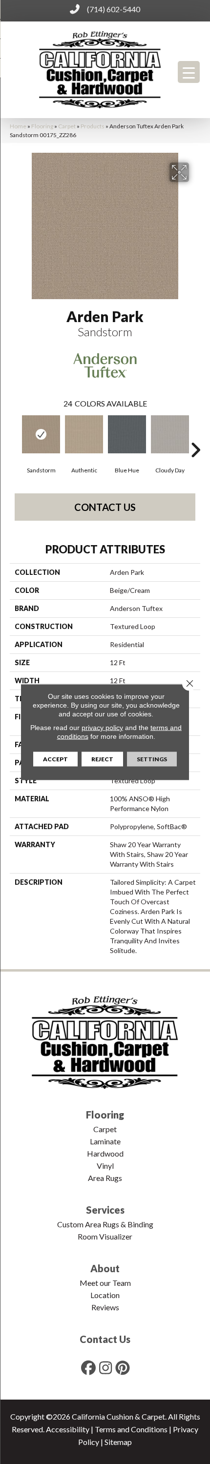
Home (18, 126)
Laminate (105, 1141)
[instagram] (106, 1367)
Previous (14, 435)
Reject (102, 759)
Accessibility (67, 1429)
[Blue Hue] (126, 434)
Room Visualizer (105, 1236)
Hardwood (105, 1153)
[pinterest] (123, 1367)
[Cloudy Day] (169, 434)
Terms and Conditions (131, 1429)
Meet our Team (105, 1282)
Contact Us (105, 507)
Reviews (105, 1307)
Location (105, 1295)
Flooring (42, 126)
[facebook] (89, 1367)
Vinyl (105, 1165)
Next (195, 435)
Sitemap (118, 1441)
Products (93, 126)
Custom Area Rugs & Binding (105, 1224)
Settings (152, 759)
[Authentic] (84, 434)
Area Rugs (105, 1177)
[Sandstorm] (41, 434)
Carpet (67, 126)
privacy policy (102, 728)
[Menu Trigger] (189, 72)
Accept (55, 759)
